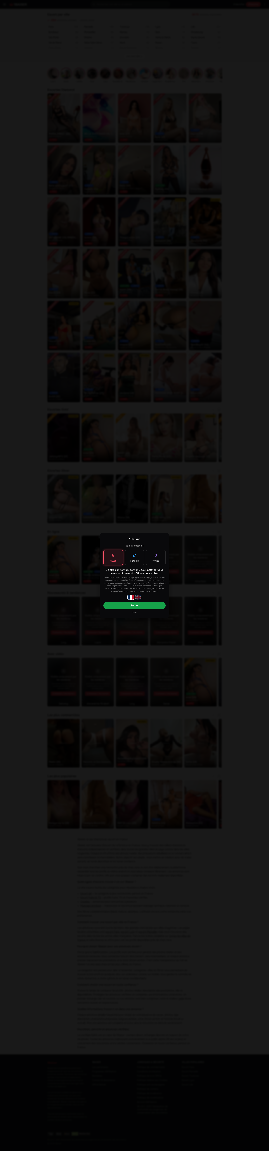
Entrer (134, 605)
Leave (134, 612)
